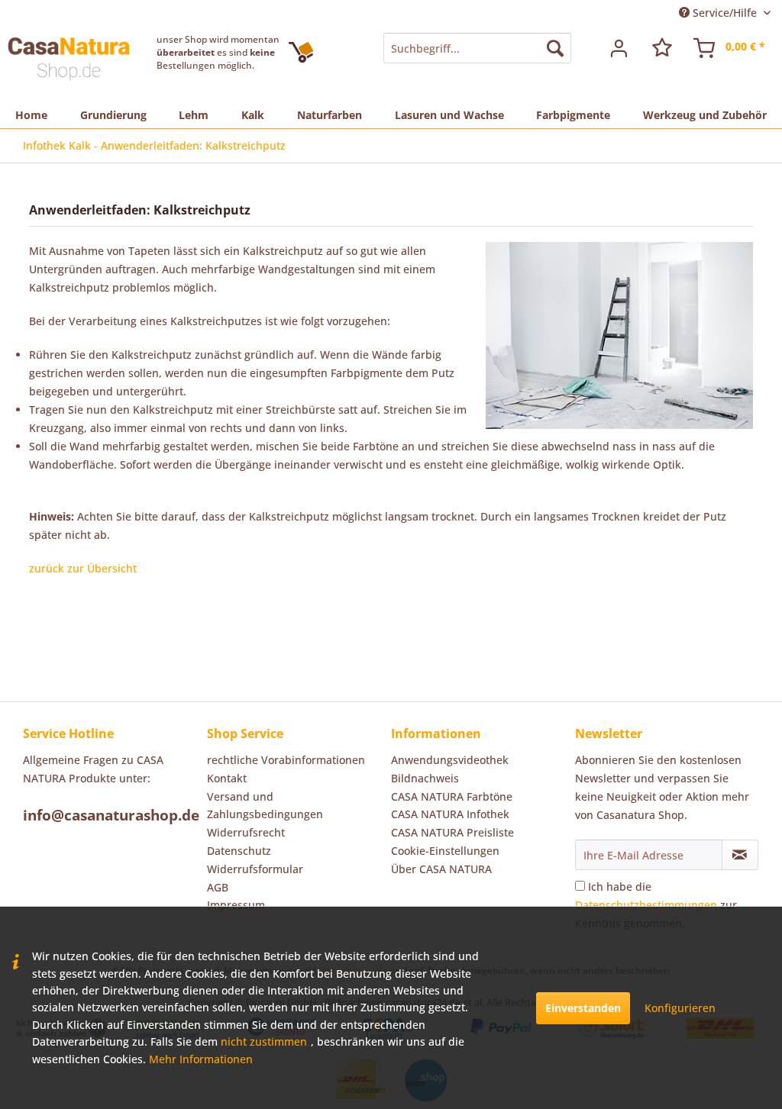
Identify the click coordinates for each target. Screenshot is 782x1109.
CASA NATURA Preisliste (452, 832)
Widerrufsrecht (246, 832)
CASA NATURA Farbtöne (451, 796)
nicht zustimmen (264, 1041)
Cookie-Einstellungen (445, 850)
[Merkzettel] (662, 48)
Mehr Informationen (201, 1059)
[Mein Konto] (619, 48)
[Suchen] (555, 48)
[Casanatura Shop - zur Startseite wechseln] (69, 63)
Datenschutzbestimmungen (646, 905)
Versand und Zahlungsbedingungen (265, 805)
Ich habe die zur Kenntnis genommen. (656, 904)
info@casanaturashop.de (111, 815)
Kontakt (227, 778)
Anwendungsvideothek (450, 760)
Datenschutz (239, 850)
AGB (217, 887)
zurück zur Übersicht (83, 568)
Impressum (236, 905)
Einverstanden (583, 1008)
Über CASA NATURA (441, 869)
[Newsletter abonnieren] (740, 855)
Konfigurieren (680, 1008)
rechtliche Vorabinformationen (286, 760)
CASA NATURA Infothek (450, 814)
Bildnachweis (425, 778)
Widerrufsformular (255, 869)
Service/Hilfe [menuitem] (725, 12)
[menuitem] (477, 48)
